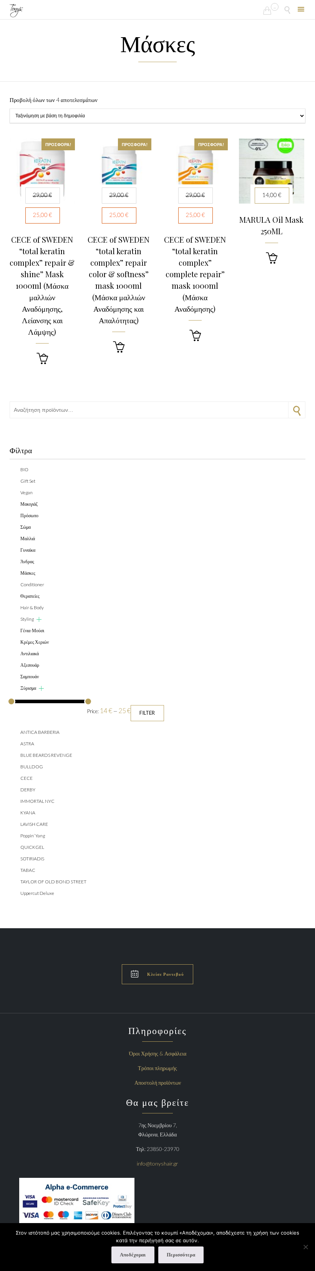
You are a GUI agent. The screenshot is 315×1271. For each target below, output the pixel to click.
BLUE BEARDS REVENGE (46, 755)
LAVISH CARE (34, 824)
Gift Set (27, 481)
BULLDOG (31, 767)
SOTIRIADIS (32, 859)
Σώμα (25, 527)
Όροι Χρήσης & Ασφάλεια (157, 1053)
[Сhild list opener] (38, 619)
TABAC (27, 870)
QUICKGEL (32, 847)
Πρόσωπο (29, 515)
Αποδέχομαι (133, 1254)
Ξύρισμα (28, 688)
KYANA (27, 813)
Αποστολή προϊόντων (157, 1082)
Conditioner (32, 584)
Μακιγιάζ (29, 504)
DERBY (27, 790)
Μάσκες (27, 573)
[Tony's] (16, 10)
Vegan (26, 492)
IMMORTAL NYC (37, 801)
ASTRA (27, 743)
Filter (147, 713)
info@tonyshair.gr (157, 1163)
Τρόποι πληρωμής (157, 1068)
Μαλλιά (27, 538)
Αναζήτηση (296, 409)
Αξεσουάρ (29, 665)
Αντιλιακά (29, 653)
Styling (27, 619)
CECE (26, 778)
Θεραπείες (30, 596)
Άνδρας (27, 561)
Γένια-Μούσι (32, 630)
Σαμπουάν (29, 676)
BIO (24, 469)
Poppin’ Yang (32, 836)
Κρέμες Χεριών (34, 642)
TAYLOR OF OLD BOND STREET (53, 882)
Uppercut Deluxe (37, 893)
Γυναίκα (27, 550)
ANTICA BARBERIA (40, 732)
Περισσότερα (181, 1254)
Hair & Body (32, 607)
